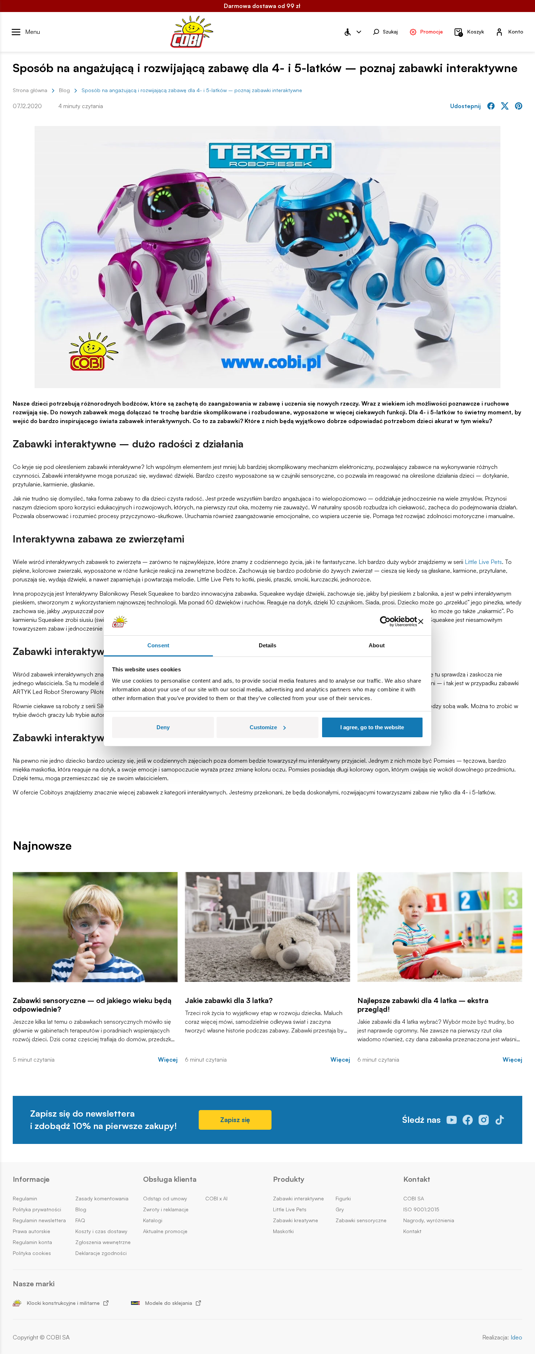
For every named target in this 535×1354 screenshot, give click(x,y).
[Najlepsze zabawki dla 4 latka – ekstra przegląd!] (439, 927)
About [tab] (377, 645)
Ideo (516, 1337)
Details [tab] (268, 645)
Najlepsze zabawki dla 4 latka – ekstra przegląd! (422, 1005)
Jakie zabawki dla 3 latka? (229, 1000)
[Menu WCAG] (352, 32)
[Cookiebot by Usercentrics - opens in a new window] (385, 621)
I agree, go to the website (372, 727)
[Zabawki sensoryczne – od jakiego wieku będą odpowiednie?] (95, 927)
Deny (163, 727)
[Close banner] (420, 621)
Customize (263, 727)
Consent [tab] (158, 645)
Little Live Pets (483, 561)
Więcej (168, 1059)
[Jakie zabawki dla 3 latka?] (267, 927)
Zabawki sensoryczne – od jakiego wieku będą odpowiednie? (92, 1005)
